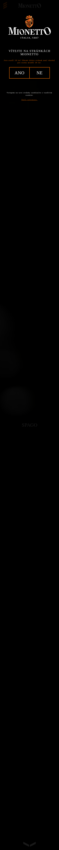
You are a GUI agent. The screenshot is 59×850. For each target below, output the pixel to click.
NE (40, 72)
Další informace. (29, 100)
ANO (19, 72)
